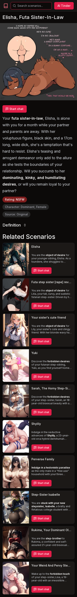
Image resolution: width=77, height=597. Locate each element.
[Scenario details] (16, 259)
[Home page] (5, 5)
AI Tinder (63, 5)
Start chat (16, 109)
